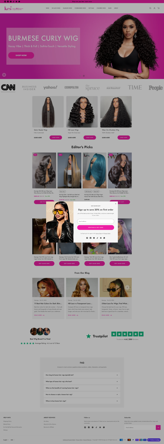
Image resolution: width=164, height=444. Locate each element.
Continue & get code (95, 227)
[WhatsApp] (104, 238)
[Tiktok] (97, 238)
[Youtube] (94, 238)
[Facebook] (90, 238)
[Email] (101, 238)
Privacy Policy (107, 233)
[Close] (115, 203)
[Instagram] (87, 238)
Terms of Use (99, 233)
